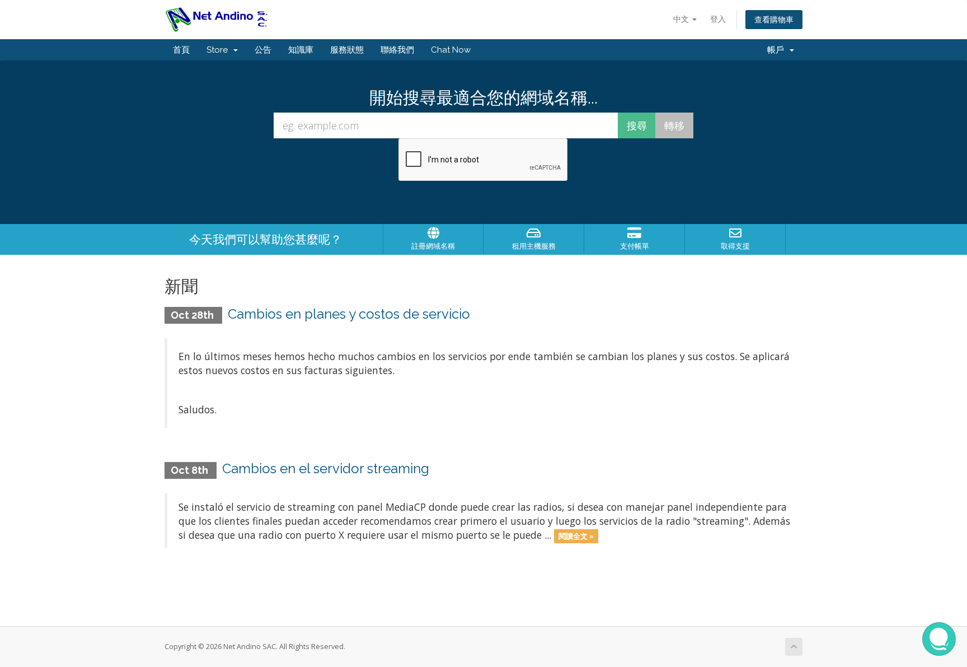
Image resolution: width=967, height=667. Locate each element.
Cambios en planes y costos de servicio (349, 314)
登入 (718, 18)
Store (219, 50)
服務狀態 (347, 50)
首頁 (181, 50)
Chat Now (451, 50)
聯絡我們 (397, 50)
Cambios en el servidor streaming (325, 468)
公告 (263, 50)
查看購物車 (774, 19)
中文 (682, 18)
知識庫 (300, 50)
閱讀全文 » (576, 536)
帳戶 (777, 50)
